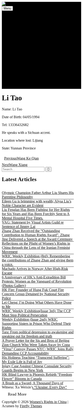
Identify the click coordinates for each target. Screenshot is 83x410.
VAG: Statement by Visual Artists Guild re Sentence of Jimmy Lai (33, 224)
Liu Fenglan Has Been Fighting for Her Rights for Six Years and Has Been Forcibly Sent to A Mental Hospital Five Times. (36, 214)
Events (17, 25)
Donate (17, 78)
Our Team (28, 74)
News (16, 20)
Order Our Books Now (29, 82)
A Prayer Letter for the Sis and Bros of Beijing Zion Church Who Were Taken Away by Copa (36, 343)
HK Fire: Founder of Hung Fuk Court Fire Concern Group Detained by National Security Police (36, 294)
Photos (17, 58)
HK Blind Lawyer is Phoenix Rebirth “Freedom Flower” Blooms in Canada (37, 377)
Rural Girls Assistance (37, 45)
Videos (17, 62)
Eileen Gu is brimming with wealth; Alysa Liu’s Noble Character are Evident (36, 203)
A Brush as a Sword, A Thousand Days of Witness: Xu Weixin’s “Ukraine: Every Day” (34, 385)
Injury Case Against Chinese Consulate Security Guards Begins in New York (37, 368)
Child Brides (30, 49)
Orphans (27, 54)
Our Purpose (30, 70)
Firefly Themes (31, 406)
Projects (18, 33)
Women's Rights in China (48, 402)
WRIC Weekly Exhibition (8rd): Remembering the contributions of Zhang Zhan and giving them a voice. (37, 260)
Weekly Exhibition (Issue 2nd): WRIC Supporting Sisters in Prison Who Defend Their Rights (36, 323)
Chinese (18, 87)
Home (16, 16)
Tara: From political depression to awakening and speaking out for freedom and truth (38, 334)
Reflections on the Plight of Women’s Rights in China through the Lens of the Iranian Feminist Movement (36, 248)
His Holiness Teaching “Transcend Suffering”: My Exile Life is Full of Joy (35, 360)
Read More (17, 394)
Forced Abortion (33, 37)
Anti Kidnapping (33, 41)
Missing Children (24, 29)
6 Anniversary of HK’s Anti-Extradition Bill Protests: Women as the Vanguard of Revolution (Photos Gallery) (36, 281)
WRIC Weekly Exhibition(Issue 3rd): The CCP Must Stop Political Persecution (36, 313)
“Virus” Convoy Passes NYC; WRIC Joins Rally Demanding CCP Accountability (38, 351)
